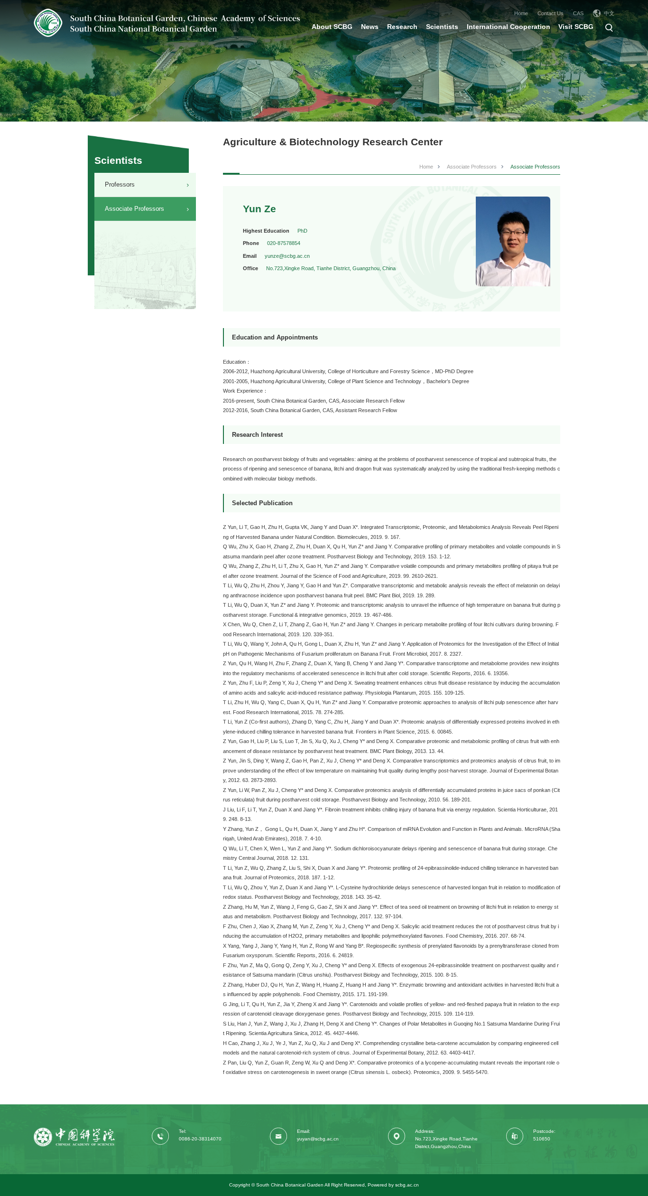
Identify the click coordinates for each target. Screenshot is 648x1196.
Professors (120, 184)
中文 (609, 13)
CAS (578, 13)
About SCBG (332, 26)
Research (402, 26)
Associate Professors (134, 208)
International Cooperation (508, 26)
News (370, 26)
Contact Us (550, 13)
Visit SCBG (575, 26)
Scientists (442, 26)
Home (521, 13)
